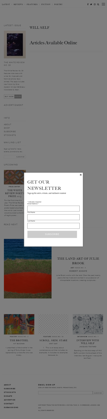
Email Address (33, 204)
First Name (31, 212)
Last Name (31, 221)
